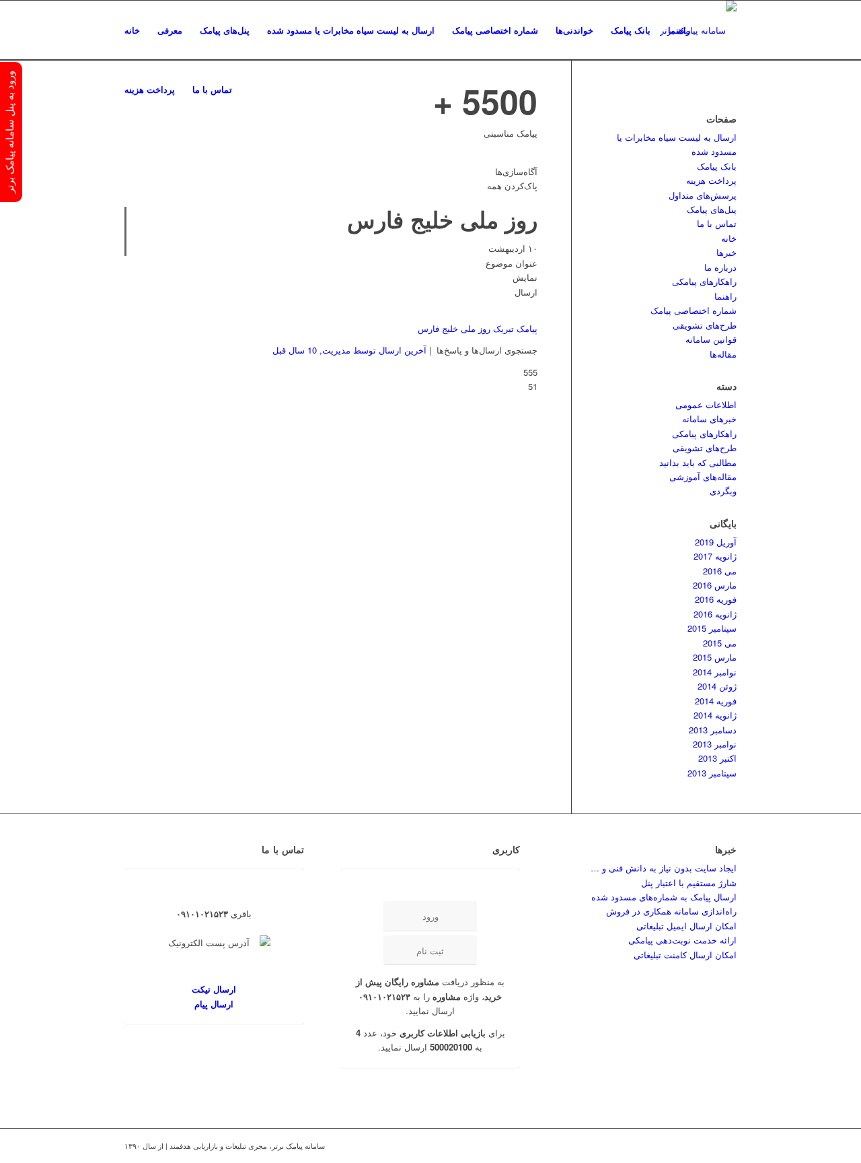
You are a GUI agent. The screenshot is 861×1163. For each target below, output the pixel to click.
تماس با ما (717, 223)
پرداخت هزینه (711, 180)
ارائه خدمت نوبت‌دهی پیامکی (682, 939)
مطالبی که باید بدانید (698, 462)
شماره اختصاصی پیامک (693, 310)
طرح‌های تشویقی (705, 325)
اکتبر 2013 (717, 758)
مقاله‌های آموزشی (703, 476)
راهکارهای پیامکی (704, 281)
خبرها (726, 252)
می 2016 (720, 570)
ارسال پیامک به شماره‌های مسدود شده (664, 896)
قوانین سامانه (711, 339)
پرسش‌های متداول (703, 195)
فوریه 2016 (716, 599)
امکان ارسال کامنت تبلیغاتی (685, 954)
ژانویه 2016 (715, 613)
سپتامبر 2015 (712, 628)
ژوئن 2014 (717, 685)
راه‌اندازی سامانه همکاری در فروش (671, 910)
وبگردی (723, 490)
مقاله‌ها (723, 353)
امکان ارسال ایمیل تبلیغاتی (686, 925)
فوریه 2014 (716, 700)
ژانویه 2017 (715, 556)
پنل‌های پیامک (712, 209)
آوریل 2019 (716, 541)
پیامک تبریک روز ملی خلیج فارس (477, 328)
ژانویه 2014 (715, 714)
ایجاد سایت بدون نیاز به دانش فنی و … (664, 867)
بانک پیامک (717, 166)
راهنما (725, 296)
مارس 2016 (715, 584)
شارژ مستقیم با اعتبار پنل (689, 882)
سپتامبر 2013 (712, 772)
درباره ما (720, 267)
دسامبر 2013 (713, 729)
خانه (729, 238)
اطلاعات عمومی (706, 404)
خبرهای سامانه (709, 418)
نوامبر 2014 (715, 671)
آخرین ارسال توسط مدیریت (349, 349)
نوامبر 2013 (715, 743)
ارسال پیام (213, 1003)
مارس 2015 (715, 657)
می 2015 (720, 642)
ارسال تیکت (214, 989)
